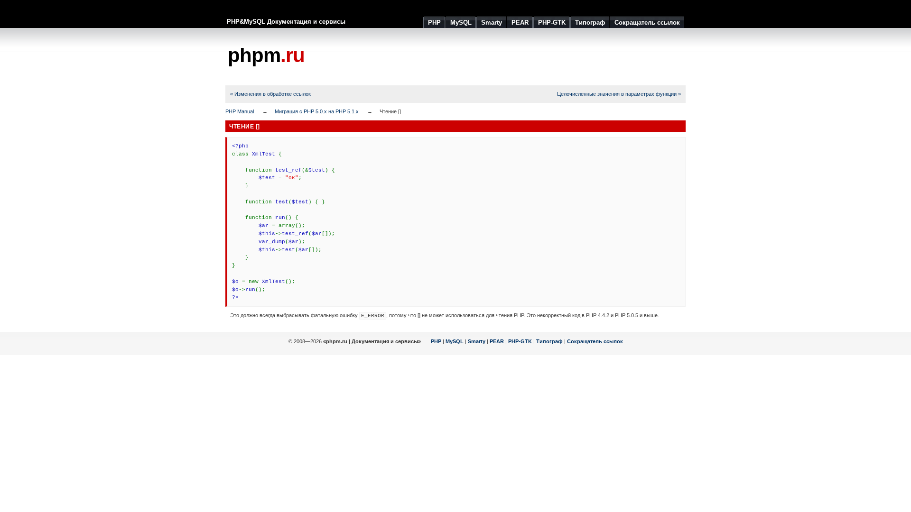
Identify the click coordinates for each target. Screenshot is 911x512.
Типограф (549, 341)
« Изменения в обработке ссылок (270, 94)
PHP (436, 341)
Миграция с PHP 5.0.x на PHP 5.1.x (317, 111)
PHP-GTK (520, 341)
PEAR (497, 341)
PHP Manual (239, 111)
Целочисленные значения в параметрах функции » (619, 94)
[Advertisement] (513, 57)
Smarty (476, 341)
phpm (266, 55)
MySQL (455, 341)
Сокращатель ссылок (595, 341)
